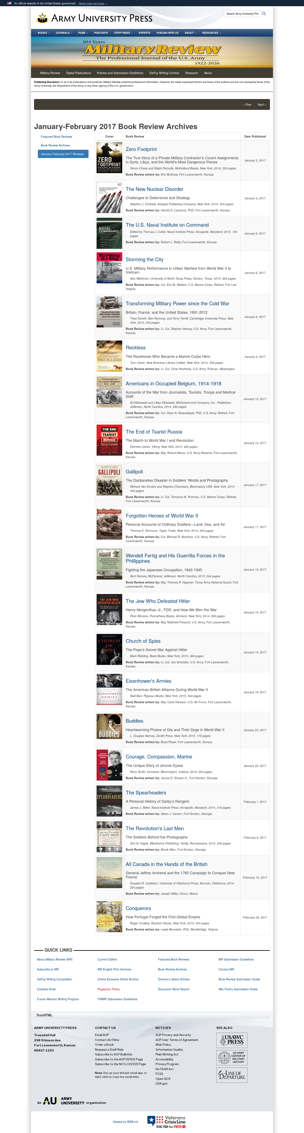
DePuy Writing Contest (164, 73)
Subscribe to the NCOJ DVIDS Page (120, 1064)
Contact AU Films (107, 1040)
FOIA (159, 1074)
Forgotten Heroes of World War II (162, 515)
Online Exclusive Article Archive (118, 979)
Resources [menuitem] (210, 33)
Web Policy (163, 1045)
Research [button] (191, 73)
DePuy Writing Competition (54, 979)
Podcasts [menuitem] (101, 33)
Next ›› (262, 104)
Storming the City (145, 259)
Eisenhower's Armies (148, 680)
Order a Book (104, 1045)
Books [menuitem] (42, 33)
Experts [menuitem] (144, 33)
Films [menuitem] (81, 33)
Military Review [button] (50, 73)
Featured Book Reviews (56, 136)
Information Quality (169, 1050)
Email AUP (102, 1035)
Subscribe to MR (48, 969)
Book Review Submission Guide (239, 979)
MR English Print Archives (114, 969)
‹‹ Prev (247, 104)
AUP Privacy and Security (173, 1035)
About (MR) (55, 959)
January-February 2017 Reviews (62, 154)
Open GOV (163, 1079)
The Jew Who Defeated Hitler (158, 600)
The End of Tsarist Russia (154, 431)
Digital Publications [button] (78, 73)
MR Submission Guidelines (236, 959)
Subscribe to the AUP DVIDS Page (119, 1059)
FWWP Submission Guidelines (117, 999)
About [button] (208, 73)
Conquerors (138, 907)
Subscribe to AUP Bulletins (113, 1054)
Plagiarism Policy (109, 989)
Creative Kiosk (46, 989)
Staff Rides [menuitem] (122, 33)
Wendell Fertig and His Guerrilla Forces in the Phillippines (175, 558)
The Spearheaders (146, 792)
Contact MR (226, 969)
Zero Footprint (141, 148)
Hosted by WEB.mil (125, 1122)
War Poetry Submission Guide (238, 989)
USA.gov (162, 1083)
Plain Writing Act (167, 1054)
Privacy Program (167, 1064)
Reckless (136, 347)
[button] (93, 3)
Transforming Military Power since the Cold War (177, 303)
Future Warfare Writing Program (58, 999)
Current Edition (107, 959)
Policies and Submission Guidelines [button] (120, 73)
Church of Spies (143, 640)
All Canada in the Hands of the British (166, 863)
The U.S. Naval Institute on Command (167, 224)
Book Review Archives (55, 145)
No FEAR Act (165, 1069)
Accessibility (165, 1059)
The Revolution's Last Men (155, 828)
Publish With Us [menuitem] (167, 33)
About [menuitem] (189, 33)
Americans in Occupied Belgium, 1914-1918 (173, 383)
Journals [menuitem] (62, 33)
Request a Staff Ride (109, 1050)
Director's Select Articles (174, 979)
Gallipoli (134, 471)
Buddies (134, 720)
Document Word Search (173, 989)
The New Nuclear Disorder (154, 188)
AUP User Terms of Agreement (177, 1040)
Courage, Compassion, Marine (159, 756)
